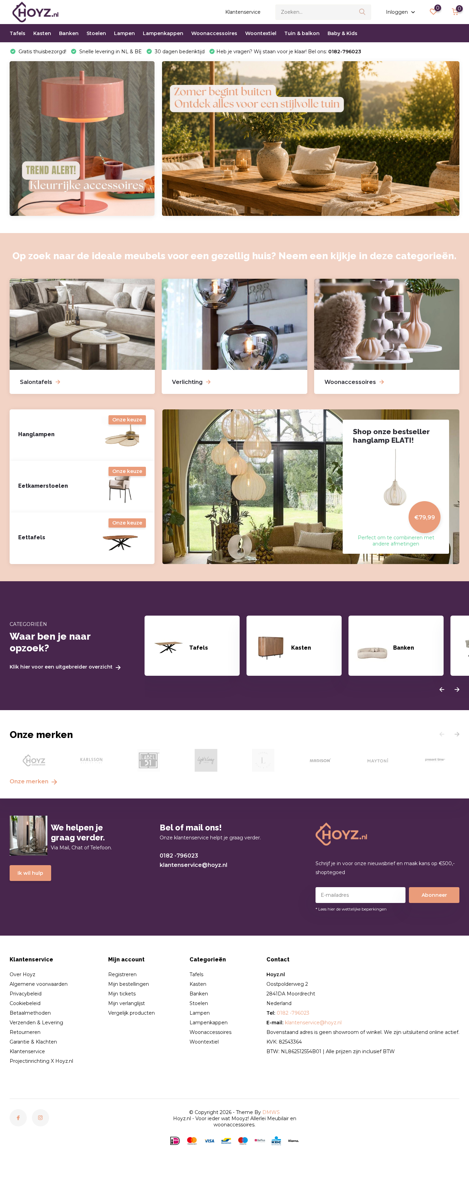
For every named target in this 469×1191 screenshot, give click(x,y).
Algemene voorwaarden (39, 984)
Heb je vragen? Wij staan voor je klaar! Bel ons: (288, 51)
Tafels (17, 33)
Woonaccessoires (214, 33)
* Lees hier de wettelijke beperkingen (351, 909)
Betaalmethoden (30, 1013)
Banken (69, 33)
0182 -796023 (179, 855)
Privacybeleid (26, 994)
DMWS (271, 1112)
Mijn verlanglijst (126, 1003)
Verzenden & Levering (36, 1022)
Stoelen (96, 33)
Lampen (124, 33)
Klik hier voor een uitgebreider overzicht (62, 667)
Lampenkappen (163, 33)
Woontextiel (260, 33)
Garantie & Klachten (33, 1042)
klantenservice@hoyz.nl (193, 865)
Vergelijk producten (131, 1013)
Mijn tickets (122, 994)
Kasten (42, 33)
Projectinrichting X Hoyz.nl (41, 1061)
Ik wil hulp (30, 873)
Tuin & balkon (302, 33)
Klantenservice (243, 12)
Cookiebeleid (25, 1003)
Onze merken (30, 781)
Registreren (122, 974)
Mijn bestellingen (128, 984)
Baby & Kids (342, 33)
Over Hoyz (22, 974)
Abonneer (434, 895)
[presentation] (441, 690)
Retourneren (25, 1032)
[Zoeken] (362, 12)
